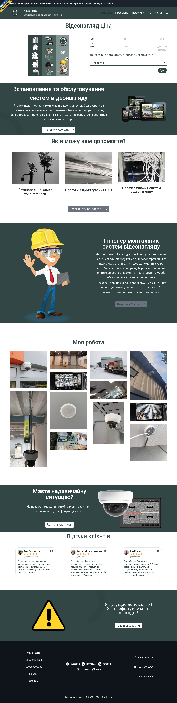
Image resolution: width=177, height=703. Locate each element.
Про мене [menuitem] (121, 12)
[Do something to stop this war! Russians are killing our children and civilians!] (6, 6)
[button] (58, 130)
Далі (162, 70)
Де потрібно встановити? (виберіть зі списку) (120, 55)
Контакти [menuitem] (155, 12)
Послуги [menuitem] (138, 12)
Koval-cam (30, 10)
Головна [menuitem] (106, 12)
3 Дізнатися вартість (162, 46)
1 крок (92, 45)
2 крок (125, 45)
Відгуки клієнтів (88, 536)
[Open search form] (167, 13)
